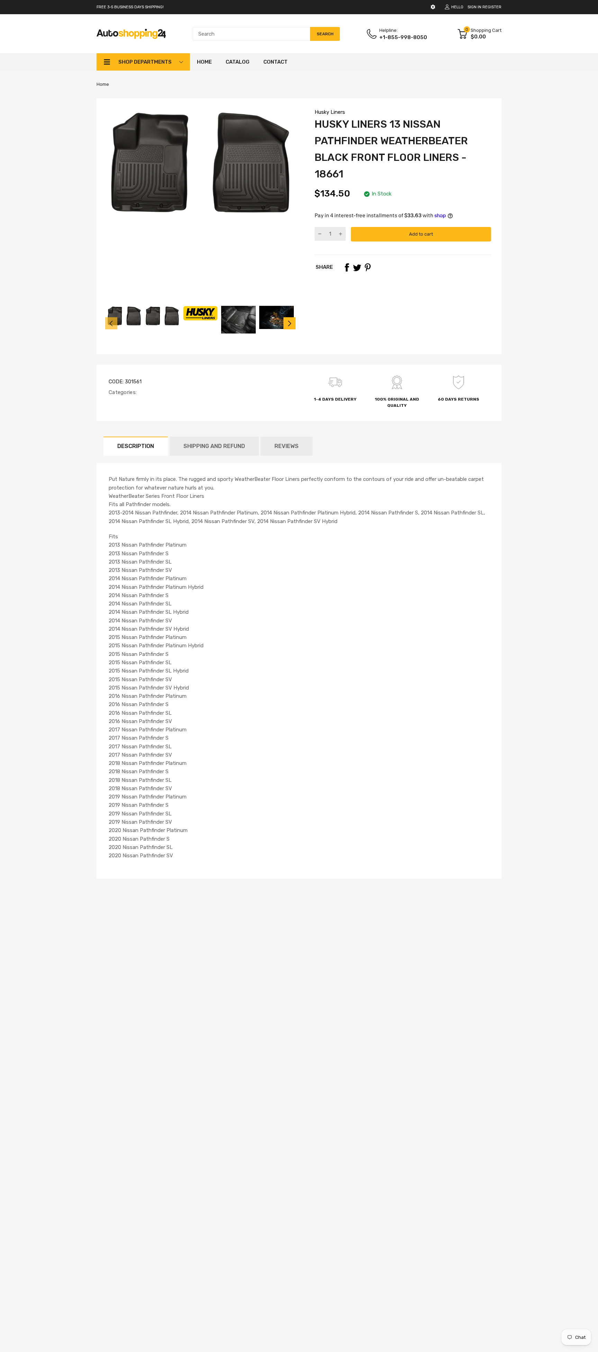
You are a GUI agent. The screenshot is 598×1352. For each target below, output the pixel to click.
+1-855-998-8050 (403, 37)
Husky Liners (330, 112)
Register (491, 7)
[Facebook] (347, 267)
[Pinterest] (367, 267)
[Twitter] (357, 267)
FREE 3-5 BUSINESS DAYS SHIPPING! (130, 7)
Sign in (474, 7)
